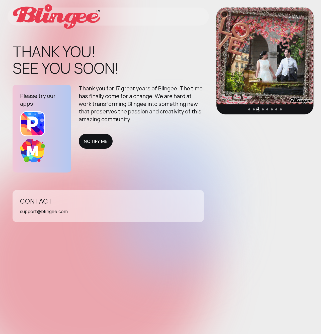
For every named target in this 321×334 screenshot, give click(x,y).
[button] (249, 109)
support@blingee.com (44, 211)
